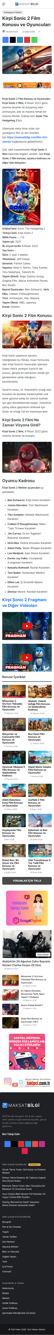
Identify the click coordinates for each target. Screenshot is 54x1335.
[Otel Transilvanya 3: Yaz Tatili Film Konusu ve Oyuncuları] (40, 850)
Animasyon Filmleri (12, 12)
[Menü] (3, 5)
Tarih (4, 1261)
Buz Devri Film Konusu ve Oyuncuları (36, 736)
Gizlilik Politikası (10, 1303)
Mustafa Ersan (12, 32)
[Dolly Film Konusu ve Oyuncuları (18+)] (10, 1022)
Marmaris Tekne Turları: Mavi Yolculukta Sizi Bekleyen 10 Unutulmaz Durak (23, 1187)
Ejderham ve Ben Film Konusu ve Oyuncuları (37, 833)
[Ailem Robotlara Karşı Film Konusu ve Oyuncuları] (14, 790)
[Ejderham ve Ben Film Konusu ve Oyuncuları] (40, 820)
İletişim (5, 1293)
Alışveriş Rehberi (10, 1246)
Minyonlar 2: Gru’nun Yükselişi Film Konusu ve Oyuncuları (12, 705)
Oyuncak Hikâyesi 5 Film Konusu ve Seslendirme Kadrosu (13, 771)
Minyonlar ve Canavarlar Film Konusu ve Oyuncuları (11, 738)
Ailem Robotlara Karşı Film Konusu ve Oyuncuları (12, 802)
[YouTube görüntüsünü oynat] (27, 626)
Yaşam (5, 1231)
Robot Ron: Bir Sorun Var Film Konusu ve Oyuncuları (10, 864)
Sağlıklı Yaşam (9, 1256)
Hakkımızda (8, 1288)
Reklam (5, 1298)
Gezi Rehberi (8, 1241)
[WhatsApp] (34, 40)
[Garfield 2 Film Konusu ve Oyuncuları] (40, 790)
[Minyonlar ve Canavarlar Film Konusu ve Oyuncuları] (14, 724)
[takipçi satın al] (27, 85)
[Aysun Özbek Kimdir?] (10, 1009)
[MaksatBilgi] (27, 4)
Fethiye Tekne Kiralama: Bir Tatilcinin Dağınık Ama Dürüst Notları (24, 1179)
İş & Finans (7, 1266)
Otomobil (6, 1271)
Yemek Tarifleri (9, 1236)
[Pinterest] (27, 40)
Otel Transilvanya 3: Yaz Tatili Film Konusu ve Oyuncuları (39, 864)
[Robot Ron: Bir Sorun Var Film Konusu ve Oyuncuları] (14, 850)
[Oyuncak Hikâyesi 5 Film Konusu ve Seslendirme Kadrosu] (14, 757)
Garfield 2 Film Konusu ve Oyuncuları (36, 802)
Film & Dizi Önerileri (11, 1227)
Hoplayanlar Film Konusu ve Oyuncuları (11, 833)
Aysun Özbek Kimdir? (32, 1005)
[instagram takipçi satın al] (27, 1082)
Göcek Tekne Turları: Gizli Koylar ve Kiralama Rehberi (24, 1171)
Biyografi (6, 1222)
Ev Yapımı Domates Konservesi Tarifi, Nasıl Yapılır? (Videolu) (32, 993)
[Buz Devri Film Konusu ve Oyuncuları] (40, 724)
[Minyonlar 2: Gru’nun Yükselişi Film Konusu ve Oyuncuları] (14, 691)
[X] (13, 40)
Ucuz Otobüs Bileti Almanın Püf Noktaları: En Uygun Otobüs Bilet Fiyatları (24, 1195)
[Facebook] (6, 40)
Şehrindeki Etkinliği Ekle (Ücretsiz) (19, 1313)
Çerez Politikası (9, 1308)
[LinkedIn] (20, 40)
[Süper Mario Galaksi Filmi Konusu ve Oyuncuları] (40, 757)
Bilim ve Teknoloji (10, 1251)
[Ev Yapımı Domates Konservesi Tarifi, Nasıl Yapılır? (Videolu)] (10, 995)
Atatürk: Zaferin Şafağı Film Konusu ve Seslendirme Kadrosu (39, 705)
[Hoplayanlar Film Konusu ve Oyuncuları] (14, 820)
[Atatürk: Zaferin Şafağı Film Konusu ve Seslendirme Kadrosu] (40, 691)
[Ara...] (50, 5)
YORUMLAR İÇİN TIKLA (27, 880)
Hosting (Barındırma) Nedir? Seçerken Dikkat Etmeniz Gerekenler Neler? (20, 1203)
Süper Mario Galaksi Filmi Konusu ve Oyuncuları (39, 769)
